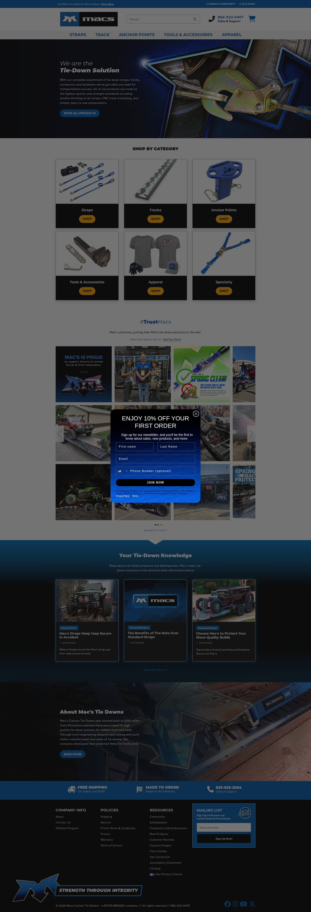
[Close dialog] (196, 413)
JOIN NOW (155, 482)
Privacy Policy (123, 496)
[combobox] (122, 471)
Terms (135, 496)
